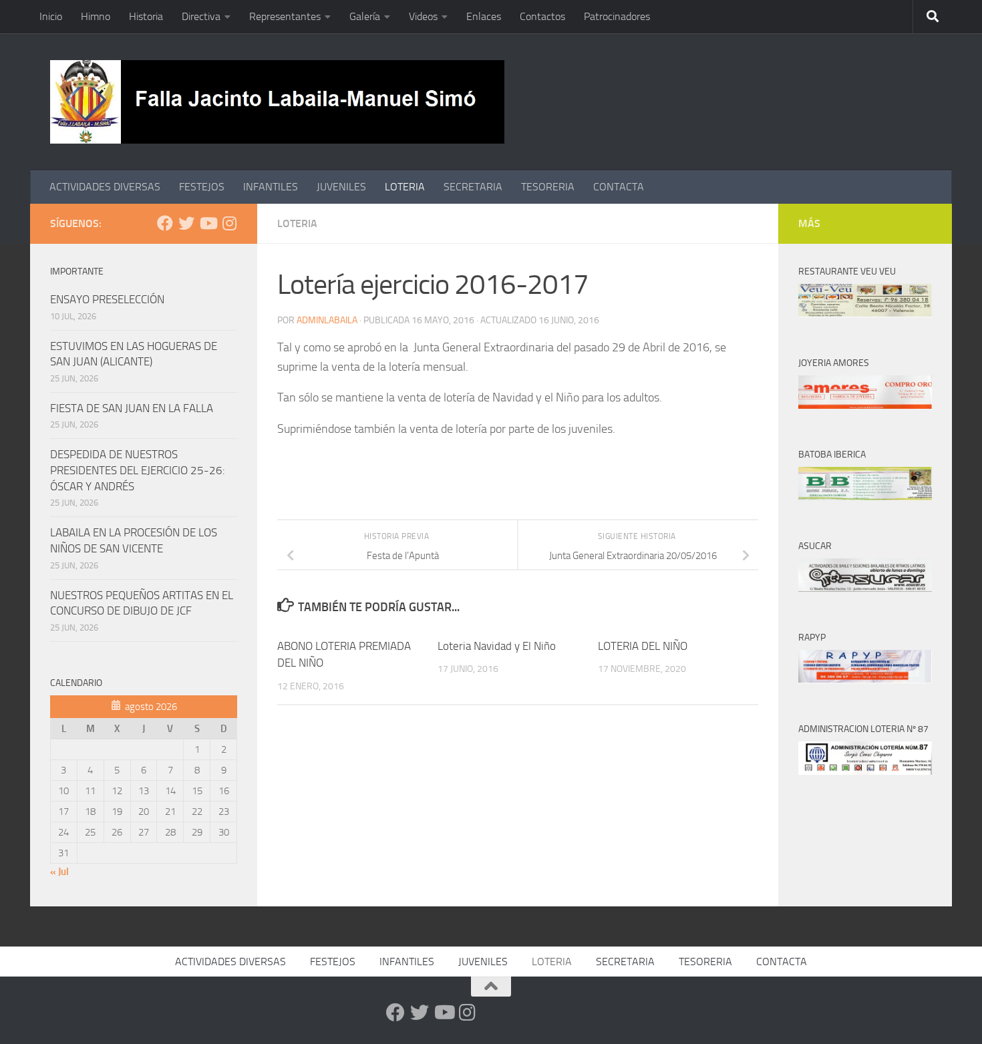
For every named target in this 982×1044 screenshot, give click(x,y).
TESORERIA (548, 186)
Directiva (201, 16)
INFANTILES (270, 186)
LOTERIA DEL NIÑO (642, 646)
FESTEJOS (201, 186)
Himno (95, 16)
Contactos (542, 16)
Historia (146, 16)
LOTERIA (405, 186)
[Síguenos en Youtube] (208, 223)
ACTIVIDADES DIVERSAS (104, 186)
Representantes (285, 16)
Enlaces (483, 16)
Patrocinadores (617, 16)
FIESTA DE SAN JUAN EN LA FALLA (131, 408)
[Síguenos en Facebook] (165, 223)
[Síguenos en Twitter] (186, 223)
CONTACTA (618, 186)
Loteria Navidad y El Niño (497, 646)
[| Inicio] (277, 102)
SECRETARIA (473, 186)
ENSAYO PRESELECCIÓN (107, 299)
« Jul (59, 872)
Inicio (50, 16)
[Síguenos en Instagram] (229, 223)
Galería (364, 16)
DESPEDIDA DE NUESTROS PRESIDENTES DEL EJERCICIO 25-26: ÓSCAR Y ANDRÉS (137, 470)
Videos (423, 16)
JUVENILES (341, 186)
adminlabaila (327, 320)
